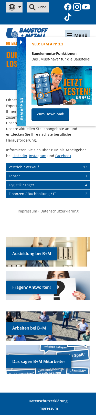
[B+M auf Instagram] (77, 7)
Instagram (37, 155)
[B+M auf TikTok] (68, 17)
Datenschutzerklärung (48, 400)
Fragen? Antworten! (31, 287)
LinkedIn (20, 155)
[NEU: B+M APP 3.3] (61, 104)
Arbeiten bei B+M (29, 328)
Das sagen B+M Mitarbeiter (38, 361)
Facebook (63, 155)
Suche (41, 7)
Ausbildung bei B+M (31, 253)
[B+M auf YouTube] (86, 6)
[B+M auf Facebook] (68, 7)
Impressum (48, 408)
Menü (81, 35)
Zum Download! (50, 113)
